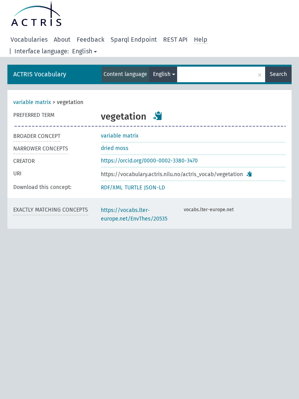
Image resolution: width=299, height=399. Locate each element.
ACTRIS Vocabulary (39, 74)
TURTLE (133, 187)
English (82, 51)
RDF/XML (112, 187)
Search (278, 74)
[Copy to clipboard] (157, 115)
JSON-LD (154, 187)
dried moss (114, 148)
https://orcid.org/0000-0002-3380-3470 (149, 160)
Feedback (90, 39)
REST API (175, 39)
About (62, 39)
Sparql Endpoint (134, 39)
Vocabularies (29, 39)
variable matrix (32, 102)
